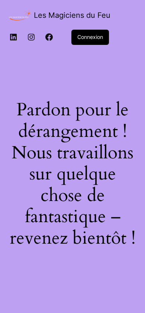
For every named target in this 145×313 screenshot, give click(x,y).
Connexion (90, 37)
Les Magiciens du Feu (72, 15)
